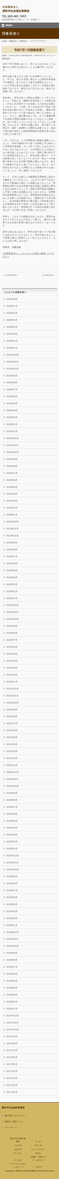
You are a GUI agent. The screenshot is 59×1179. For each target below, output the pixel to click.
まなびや (18, 1149)
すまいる (38, 1145)
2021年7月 (12, 723)
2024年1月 (12, 514)
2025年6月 (12, 396)
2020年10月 (12, 786)
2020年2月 (12, 841)
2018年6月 (12, 973)
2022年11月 (12, 612)
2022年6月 (12, 647)
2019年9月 (12, 876)
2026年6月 (12, 313)
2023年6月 (12, 563)
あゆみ (38, 1153)
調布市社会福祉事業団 (18, 1140)
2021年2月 (12, 758)
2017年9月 (12, 1036)
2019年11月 (12, 862)
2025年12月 (12, 354)
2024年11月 (12, 445)
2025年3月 (12, 417)
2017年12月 (12, 1015)
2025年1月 (12, 431)
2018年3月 (12, 994)
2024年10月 (12, 452)
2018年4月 (12, 987)
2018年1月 (12, 1008)
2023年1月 (12, 598)
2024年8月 (12, 466)
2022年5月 (12, 654)
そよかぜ (18, 1145)
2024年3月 (12, 500)
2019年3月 (12, 911)
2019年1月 (12, 925)
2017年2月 (12, 1085)
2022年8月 (12, 633)
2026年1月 (12, 348)
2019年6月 (12, 897)
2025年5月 (12, 403)
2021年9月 (12, 709)
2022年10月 (12, 619)
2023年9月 (12, 542)
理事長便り (6, 58)
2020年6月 (12, 814)
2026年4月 (12, 327)
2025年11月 (12, 361)
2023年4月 (12, 577)
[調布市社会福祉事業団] (16, 9)
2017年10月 (12, 1029)
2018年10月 (12, 946)
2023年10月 (12, 535)
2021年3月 (12, 751)
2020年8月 (12, 800)
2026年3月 (12, 334)
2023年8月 (12, 549)
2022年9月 (12, 626)
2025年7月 (12, 389)
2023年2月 (12, 591)
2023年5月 (12, 570)
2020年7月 (12, 807)
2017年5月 (12, 1064)
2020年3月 (12, 834)
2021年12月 (12, 688)
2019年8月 (12, 883)
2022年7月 (12, 640)
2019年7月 (12, 890)
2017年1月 (12, 1092)
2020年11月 (12, 779)
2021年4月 (12, 744)
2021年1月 (12, 765)
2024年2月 (12, 507)
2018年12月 (12, 932)
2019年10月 (12, 869)
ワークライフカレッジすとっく (18, 1165)
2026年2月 (12, 341)
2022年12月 (12, 605)
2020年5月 (12, 821)
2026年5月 (12, 320)
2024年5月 (12, 487)
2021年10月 (12, 702)
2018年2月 (12, 1001)
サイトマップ (11, 1127)
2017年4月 (12, 1071)
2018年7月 (12, 967)
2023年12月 (12, 521)
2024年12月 (12, 438)
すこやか (18, 1160)
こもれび (38, 1167)
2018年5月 (12, 980)
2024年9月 (12, 459)
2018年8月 (12, 960)
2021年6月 (12, 730)
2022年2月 (12, 674)
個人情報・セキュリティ (15, 1115)
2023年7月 (12, 556)
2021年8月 (12, 716)
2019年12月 (12, 855)
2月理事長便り (49, 275)
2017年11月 (12, 1022)
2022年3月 (12, 667)
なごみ (38, 1141)
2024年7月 (12, 473)
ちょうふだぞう (38, 1149)
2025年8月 (12, 382)
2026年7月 (12, 306)
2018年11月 (12, 939)
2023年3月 (12, 584)
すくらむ (18, 1153)
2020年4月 (12, 827)
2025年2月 (12, 424)
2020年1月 (12, 848)
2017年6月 (12, 1057)
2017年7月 (12, 1050)
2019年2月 (12, 918)
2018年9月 (12, 953)
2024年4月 (12, 493)
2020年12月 (12, 772)
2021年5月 (12, 737)
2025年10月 (12, 368)
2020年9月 (12, 793)
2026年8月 (12, 299)
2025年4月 (12, 410)
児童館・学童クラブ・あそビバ (38, 1158)
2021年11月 (12, 695)
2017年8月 (12, 1043)
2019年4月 (12, 904)
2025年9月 (12, 375)
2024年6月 (12, 480)
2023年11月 (12, 528)
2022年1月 (12, 681)
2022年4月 (12, 660)
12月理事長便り (10, 275)
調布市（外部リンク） (14, 1121)
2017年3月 (12, 1078)
